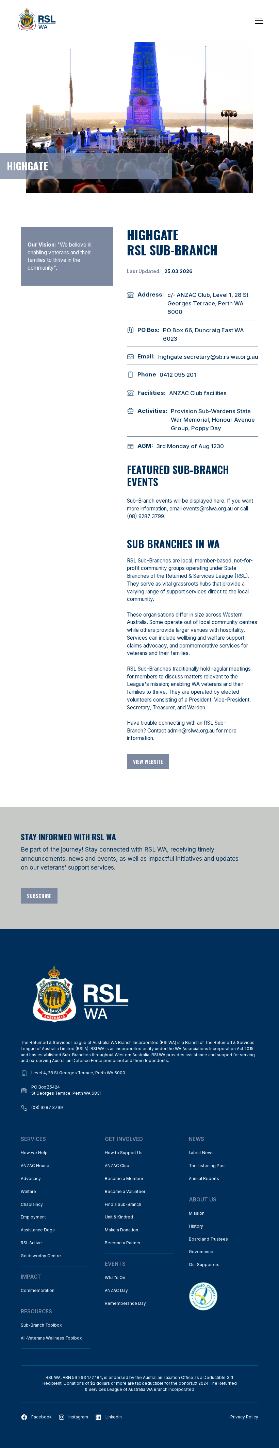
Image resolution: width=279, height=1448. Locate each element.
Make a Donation (121, 1230)
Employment (33, 1217)
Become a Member (124, 1178)
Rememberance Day (125, 1303)
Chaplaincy (32, 1204)
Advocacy (31, 1178)
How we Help (34, 1152)
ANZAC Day (116, 1290)
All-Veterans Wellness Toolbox (51, 1338)
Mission (196, 1213)
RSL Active (31, 1243)
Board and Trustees (208, 1239)
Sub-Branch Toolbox (41, 1325)
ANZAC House (35, 1165)
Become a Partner (123, 1243)
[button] (258, 21)
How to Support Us (124, 1152)
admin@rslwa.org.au (191, 730)
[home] (37, 20)
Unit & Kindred (119, 1217)
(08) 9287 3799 (145, 516)
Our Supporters (204, 1264)
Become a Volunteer (125, 1191)
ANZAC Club (117, 1165)
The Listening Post (207, 1165)
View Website (148, 761)
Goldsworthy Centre (41, 1255)
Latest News (201, 1152)
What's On (115, 1277)
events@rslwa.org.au (208, 508)
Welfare (28, 1191)
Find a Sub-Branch (123, 1204)
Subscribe (39, 895)
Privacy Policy (244, 1417)
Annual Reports (204, 1178)
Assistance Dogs (38, 1230)
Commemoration (37, 1290)
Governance (201, 1251)
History (196, 1226)
